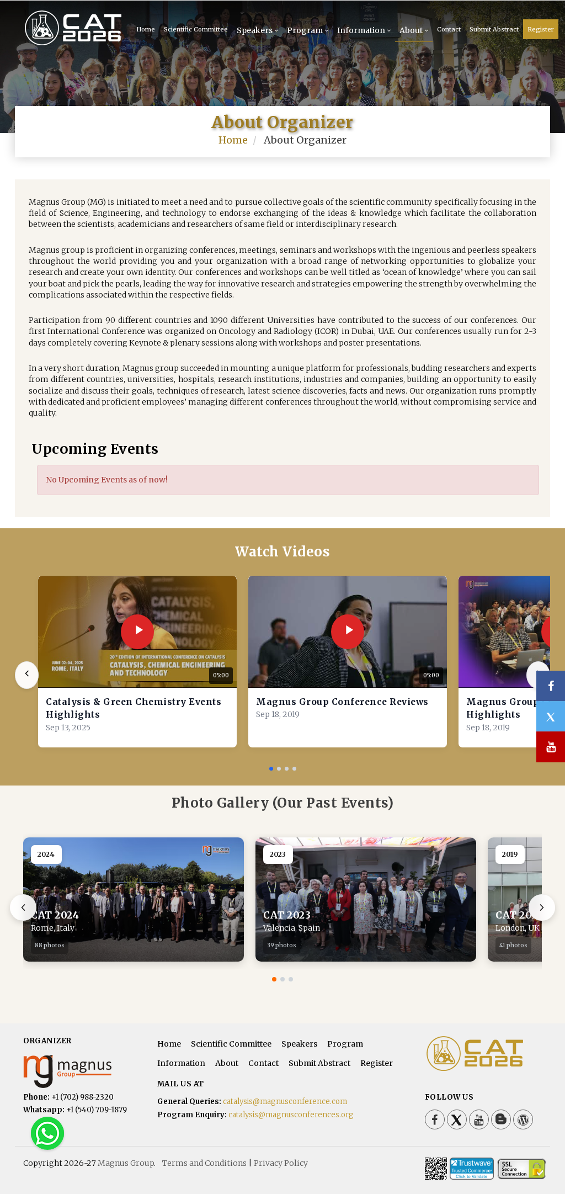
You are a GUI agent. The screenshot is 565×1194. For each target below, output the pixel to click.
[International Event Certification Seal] (472, 1169)
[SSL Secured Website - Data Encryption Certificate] (521, 1169)
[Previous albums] (23, 907)
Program (305, 30)
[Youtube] (479, 1119)
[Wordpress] (523, 1119)
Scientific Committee (196, 29)
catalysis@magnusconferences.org (291, 1114)
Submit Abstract (494, 29)
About (411, 30)
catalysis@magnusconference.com (285, 1101)
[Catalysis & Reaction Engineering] (61, 28)
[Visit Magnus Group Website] (82, 1071)
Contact (449, 29)
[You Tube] (550, 747)
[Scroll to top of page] (540, 1155)
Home (233, 140)
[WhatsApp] (47, 1133)
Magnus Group (126, 1163)
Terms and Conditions (204, 1163)
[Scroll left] (27, 675)
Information (361, 30)
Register (540, 29)
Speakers (255, 30)
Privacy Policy (281, 1163)
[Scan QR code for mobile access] (436, 1169)
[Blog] (501, 1119)
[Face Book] (435, 1119)
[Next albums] (542, 907)
